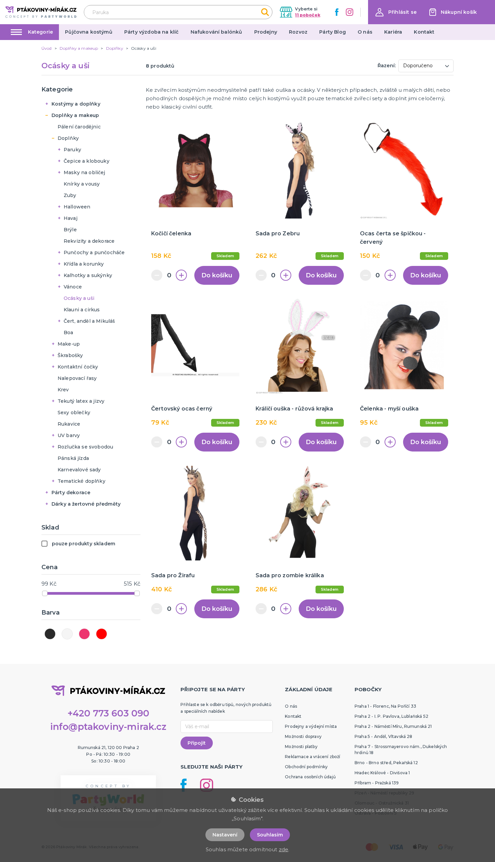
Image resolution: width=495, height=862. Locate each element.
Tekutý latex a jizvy (81, 401)
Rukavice (69, 424)
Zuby (70, 195)
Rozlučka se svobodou (85, 447)
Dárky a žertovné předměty (86, 504)
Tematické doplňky (81, 481)
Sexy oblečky (74, 412)
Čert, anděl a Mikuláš (89, 321)
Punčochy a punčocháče (94, 252)
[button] (396, 12)
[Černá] (50, 633)
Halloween (77, 207)
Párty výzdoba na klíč (151, 32)
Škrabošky (70, 355)
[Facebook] (336, 12)
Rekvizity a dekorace (89, 241)
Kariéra (393, 32)
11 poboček (307, 14)
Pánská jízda (73, 458)
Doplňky (68, 138)
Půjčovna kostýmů (88, 32)
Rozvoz (298, 32)
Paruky (72, 150)
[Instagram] (349, 12)
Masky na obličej (84, 172)
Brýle (70, 230)
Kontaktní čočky (78, 367)
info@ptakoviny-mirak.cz (108, 726)
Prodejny (265, 32)
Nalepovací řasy (77, 378)
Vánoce (73, 287)
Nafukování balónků (216, 32)
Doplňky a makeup (75, 115)
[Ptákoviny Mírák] (40, 11)
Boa (68, 332)
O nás (365, 32)
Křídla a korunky (84, 264)
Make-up (69, 344)
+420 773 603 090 (108, 713)
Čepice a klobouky (86, 161)
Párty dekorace (71, 492)
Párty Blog (332, 32)
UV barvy (69, 435)
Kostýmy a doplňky (76, 104)
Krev (63, 390)
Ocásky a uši (79, 298)
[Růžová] (84, 633)
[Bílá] (67, 633)
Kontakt (424, 32)
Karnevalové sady (79, 470)
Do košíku (216, 275)
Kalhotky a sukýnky (88, 275)
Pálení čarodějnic (79, 127)
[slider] (44, 593)
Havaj (70, 218)
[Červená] (101, 633)
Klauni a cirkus (82, 310)
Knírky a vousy (82, 184)
